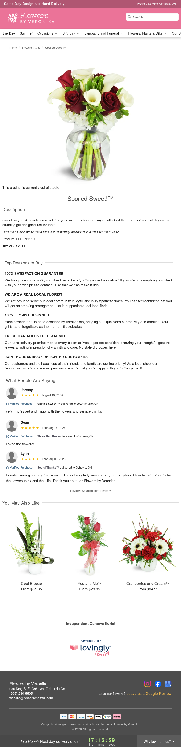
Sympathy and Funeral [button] (102, 33)
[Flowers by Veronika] (31, 18)
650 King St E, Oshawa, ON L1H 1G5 (37, 688)
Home (13, 47)
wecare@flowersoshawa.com (31, 697)
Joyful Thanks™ (48, 467)
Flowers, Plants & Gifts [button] (145, 33)
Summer (26, 33)
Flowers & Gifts (31, 47)
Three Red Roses (49, 436)
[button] (168, 727)
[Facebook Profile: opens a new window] (158, 684)
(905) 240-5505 (21, 693)
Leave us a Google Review (149, 693)
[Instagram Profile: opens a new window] (147, 684)
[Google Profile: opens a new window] (168, 684)
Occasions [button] (45, 33)
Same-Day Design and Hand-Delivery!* (35, 3)
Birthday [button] (69, 33)
